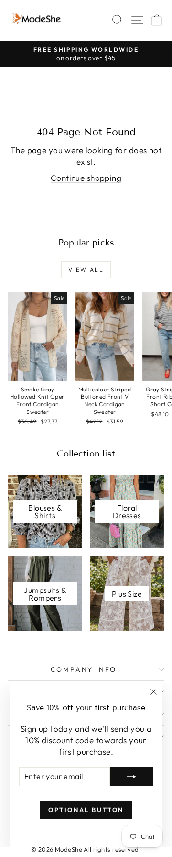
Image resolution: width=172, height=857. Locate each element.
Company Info (84, 669)
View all (86, 269)
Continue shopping (86, 178)
